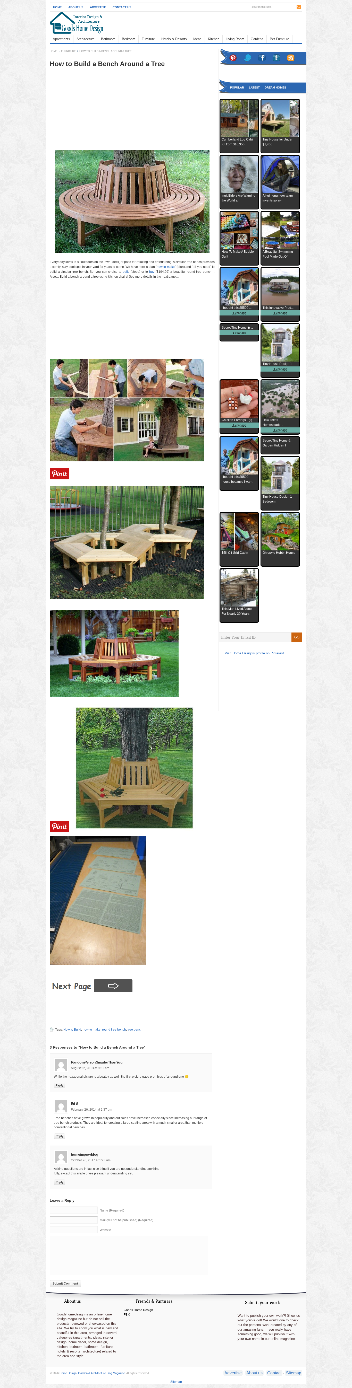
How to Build (72, 1029)
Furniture (148, 39)
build (126, 272)
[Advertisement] (93, 112)
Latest (254, 87)
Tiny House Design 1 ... (279, 364)
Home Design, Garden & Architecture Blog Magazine (92, 1373)
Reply (59, 1085)
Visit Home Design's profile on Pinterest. (255, 653)
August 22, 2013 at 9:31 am (90, 1068)
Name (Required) (112, 1210)
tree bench (135, 1029)
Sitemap (293, 1373)
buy (151, 272)
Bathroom (108, 39)
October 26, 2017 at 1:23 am (91, 1160)
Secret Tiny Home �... (237, 327)
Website (105, 1230)
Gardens (257, 39)
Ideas (197, 39)
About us (254, 1373)
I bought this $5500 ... (237, 308)
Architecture (86, 39)
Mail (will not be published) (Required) (126, 1220)
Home (57, 7)
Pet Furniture (279, 39)
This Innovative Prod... (278, 308)
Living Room (235, 39)
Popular (237, 87)
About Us (75, 7)
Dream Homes (275, 87)
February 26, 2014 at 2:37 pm (91, 1109)
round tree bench (114, 1029)
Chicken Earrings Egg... (238, 420)
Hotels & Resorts (174, 39)
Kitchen (213, 39)
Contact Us (122, 7)
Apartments (61, 39)
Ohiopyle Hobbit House (279, 553)
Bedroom (128, 39)
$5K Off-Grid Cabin (235, 553)
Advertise (98, 7)
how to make (166, 267)
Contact (274, 1373)
